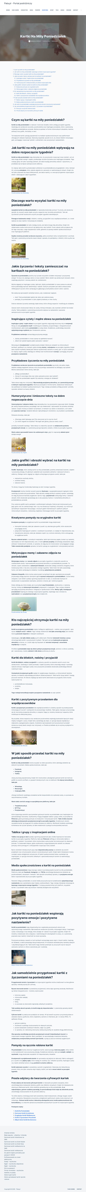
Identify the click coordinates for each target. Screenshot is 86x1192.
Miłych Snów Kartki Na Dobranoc (25, 1120)
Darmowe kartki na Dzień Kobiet (14, 1142)
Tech (57, 10)
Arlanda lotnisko (9, 1133)
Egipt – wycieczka (10, 1166)
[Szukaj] (81, 10)
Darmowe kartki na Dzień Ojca (14, 1144)
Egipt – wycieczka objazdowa (13, 1164)
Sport (52, 10)
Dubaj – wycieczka (10, 1161)
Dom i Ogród (15, 10)
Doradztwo (24, 10)
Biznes (8, 10)
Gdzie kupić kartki (10, 1175)
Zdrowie (68, 10)
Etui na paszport (9, 1168)
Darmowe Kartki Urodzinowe (24, 1113)
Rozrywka (45, 10)
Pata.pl (18, 1189)
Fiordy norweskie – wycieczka (13, 1170)
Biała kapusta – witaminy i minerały (15, 1135)
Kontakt (75, 10)
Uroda (62, 10)
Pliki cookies (71, 1189)
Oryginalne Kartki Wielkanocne (25, 1115)
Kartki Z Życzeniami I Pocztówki (25, 1117)
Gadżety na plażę (9, 1172)
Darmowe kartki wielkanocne (13, 1150)
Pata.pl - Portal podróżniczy (18, 3)
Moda (31, 10)
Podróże (37, 10)
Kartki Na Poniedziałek (22, 1111)
